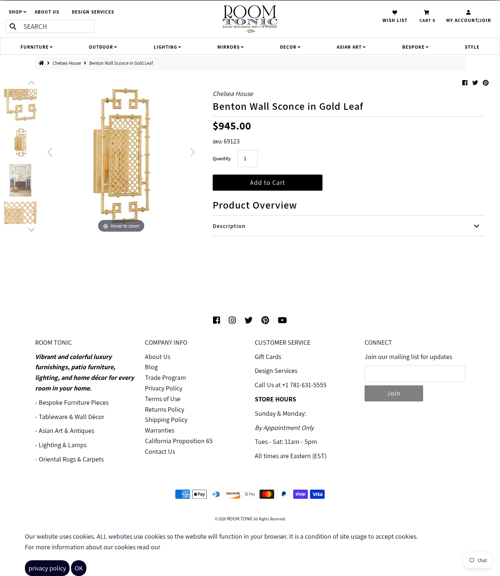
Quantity (222, 159)
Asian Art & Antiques (66, 430)
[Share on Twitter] (475, 83)
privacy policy (47, 568)
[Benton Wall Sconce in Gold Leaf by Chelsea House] (20, 105)
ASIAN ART (349, 47)
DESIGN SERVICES (93, 12)
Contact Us (160, 451)
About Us (157, 356)
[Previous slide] (49, 152)
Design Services (276, 370)
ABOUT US (47, 12)
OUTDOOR (101, 47)
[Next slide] (192, 152)
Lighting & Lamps (62, 445)
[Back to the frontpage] (43, 63)
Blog (151, 367)
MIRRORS (228, 47)
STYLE (472, 47)
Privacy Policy (163, 388)
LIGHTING (165, 47)
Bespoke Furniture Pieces (73, 402)
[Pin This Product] (486, 83)
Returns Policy (164, 409)
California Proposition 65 (179, 441)
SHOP (15, 12)
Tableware (53, 416)
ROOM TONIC (239, 519)
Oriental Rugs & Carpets (71, 459)
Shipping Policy (166, 419)
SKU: (217, 142)
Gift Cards (268, 356)
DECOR (288, 47)
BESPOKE (413, 47)
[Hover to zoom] (121, 155)
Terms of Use (162, 398)
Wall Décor (89, 416)
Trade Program (165, 377)
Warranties (159, 430)
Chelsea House (67, 63)
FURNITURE (34, 47)
